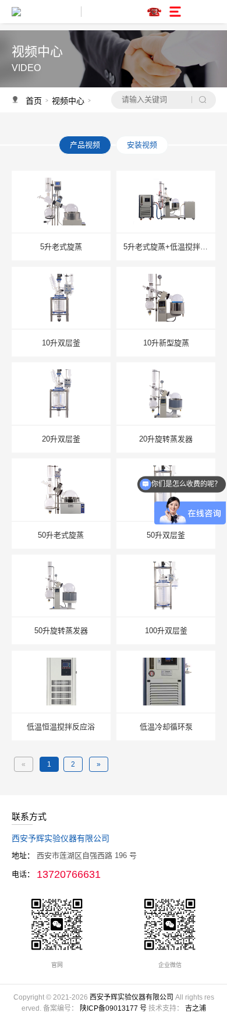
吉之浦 (195, 1008)
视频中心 (68, 100)
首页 (34, 100)
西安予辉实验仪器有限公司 (131, 997)
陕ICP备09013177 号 (113, 1008)
